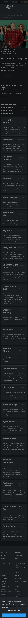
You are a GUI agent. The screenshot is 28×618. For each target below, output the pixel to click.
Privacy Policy (5, 607)
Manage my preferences (14, 610)
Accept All (14, 615)
